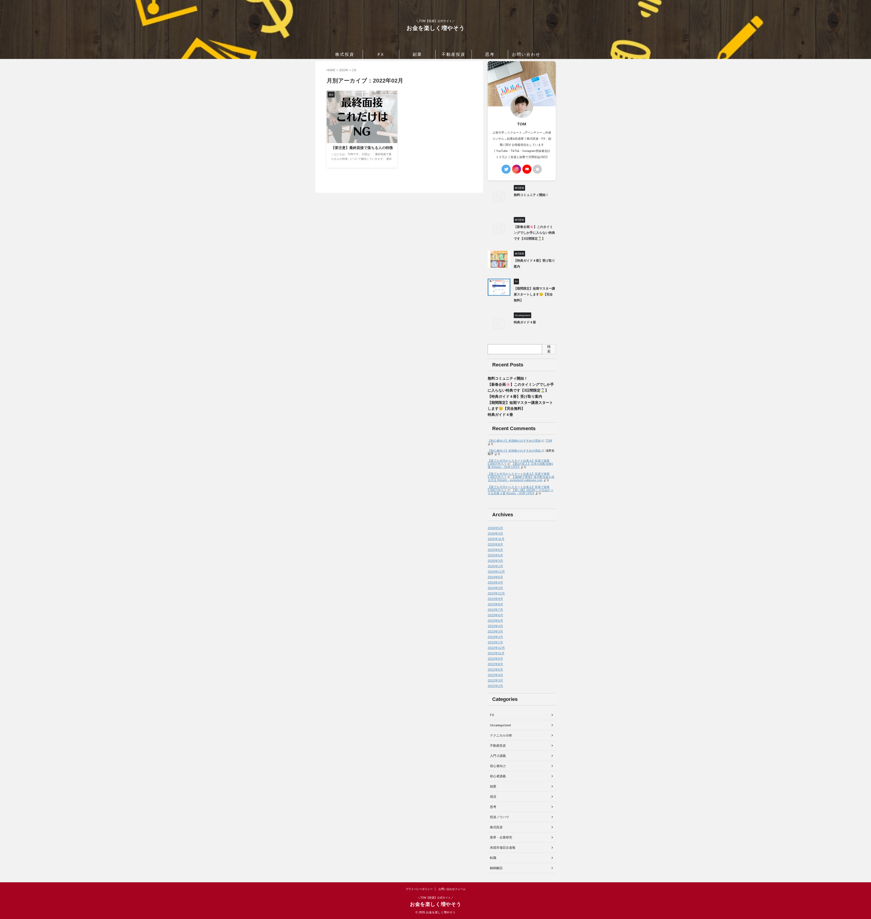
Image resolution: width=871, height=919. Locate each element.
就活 (493, 796)
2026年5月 (495, 528)
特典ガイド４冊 (525, 322)
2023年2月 (495, 637)
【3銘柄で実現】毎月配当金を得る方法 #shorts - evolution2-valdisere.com (521, 478)
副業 (417, 54)
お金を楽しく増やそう (435, 28)
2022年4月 (495, 675)
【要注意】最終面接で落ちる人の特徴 (362, 148)
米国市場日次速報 (502, 847)
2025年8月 (495, 544)
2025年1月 (495, 566)
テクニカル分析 (501, 735)
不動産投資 (453, 54)
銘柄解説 (496, 868)
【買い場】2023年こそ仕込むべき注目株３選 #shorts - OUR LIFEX (520, 491)
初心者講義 (498, 776)
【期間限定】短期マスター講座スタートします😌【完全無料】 (534, 294)
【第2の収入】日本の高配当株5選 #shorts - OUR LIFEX (520, 465)
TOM (549, 440)
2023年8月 (495, 604)
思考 (490, 54)
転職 (493, 858)
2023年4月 (495, 626)
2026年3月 (495, 533)
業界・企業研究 (501, 837)
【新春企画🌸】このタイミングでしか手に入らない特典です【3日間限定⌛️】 (534, 232)
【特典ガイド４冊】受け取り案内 (515, 396)
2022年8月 (495, 664)
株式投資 (344, 54)
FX (381, 54)
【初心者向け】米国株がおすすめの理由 (514, 440)
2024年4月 (495, 582)
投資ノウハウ (499, 817)
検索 (549, 349)
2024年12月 (496, 571)
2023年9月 (495, 599)
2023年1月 (495, 642)
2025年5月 (495, 555)
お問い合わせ (526, 54)
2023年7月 (495, 610)
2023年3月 (495, 631)
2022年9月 (495, 659)
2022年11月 (496, 653)
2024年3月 (495, 588)
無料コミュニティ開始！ (531, 195)
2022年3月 (495, 680)
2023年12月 (496, 593)
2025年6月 (495, 550)
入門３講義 (498, 756)
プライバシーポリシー (419, 889)
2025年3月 (495, 561)
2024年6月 (495, 577)
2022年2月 (495, 686)
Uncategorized (500, 725)
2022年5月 (495, 669)
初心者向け (498, 766)
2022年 (343, 70)
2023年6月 (495, 615)
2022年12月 (496, 648)
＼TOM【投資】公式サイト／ (435, 897)
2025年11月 (496, 539)
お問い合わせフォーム (452, 889)
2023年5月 (495, 620)
